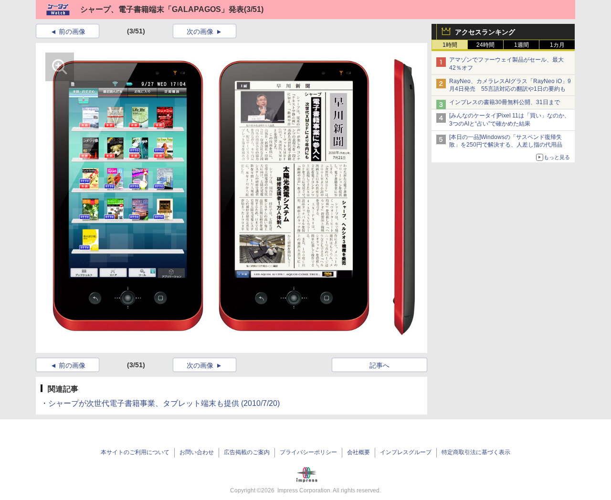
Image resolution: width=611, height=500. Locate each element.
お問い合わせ (196, 452)
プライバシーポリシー (308, 452)
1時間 (449, 45)
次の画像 (200, 31)
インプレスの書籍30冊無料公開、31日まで (504, 102)
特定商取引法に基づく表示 (476, 452)
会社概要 (358, 452)
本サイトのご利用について (135, 452)
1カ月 (557, 45)
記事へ (379, 365)
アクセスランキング (485, 32)
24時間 (485, 45)
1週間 (521, 45)
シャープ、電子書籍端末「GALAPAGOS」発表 (162, 9)
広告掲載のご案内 (247, 452)
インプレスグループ (406, 452)
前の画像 (72, 31)
